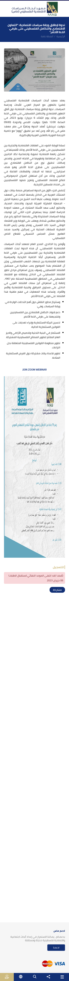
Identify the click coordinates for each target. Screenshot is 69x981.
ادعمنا (56, 947)
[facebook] (62, 590)
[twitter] (59, 590)
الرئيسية (60, 36)
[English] (20, 976)
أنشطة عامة (47, 36)
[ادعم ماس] (7, 977)
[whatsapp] (56, 590)
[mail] (52, 590)
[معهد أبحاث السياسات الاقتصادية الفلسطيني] (34, 8)
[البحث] (34, 976)
